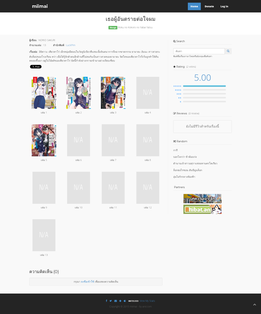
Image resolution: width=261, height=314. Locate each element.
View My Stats (147, 300)
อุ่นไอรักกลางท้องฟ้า (184, 176)
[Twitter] (111, 300)
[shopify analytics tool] (134, 300)
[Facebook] (106, 300)
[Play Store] (120, 300)
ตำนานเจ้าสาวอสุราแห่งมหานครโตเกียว (195, 163)
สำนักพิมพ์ (58, 45)
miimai (40, 6)
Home (194, 6)
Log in (224, 6)
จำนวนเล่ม (35, 45)
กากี (175, 150)
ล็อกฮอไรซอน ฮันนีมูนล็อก (187, 170)
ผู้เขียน (33, 40)
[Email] (115, 300)
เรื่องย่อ (33, 51)
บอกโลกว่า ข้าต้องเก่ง (185, 156)
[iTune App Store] (125, 300)
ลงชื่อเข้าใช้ (87, 281)
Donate (209, 6)
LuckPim (70, 45)
